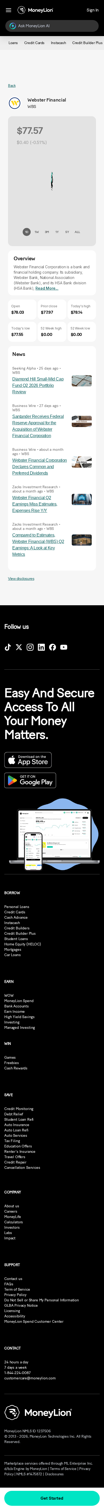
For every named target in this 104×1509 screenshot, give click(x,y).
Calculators (13, 1222)
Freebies (11, 1063)
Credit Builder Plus (20, 933)
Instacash (12, 923)
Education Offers (18, 1146)
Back (11, 85)
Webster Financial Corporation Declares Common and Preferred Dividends (39, 466)
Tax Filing (12, 1141)
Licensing (12, 1311)
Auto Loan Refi (16, 1130)
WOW (9, 995)
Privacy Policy (15, 1295)
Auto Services (15, 1135)
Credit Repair (15, 1162)
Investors (12, 1227)
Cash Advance (16, 917)
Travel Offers (14, 1157)
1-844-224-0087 (17, 1373)
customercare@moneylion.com (30, 1378)
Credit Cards (14, 912)
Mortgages (12, 949)
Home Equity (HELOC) (22, 944)
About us (11, 1206)
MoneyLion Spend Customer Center (33, 1321)
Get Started (52, 1498)
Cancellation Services (22, 1167)
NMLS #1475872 (29, 1474)
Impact (9, 1238)
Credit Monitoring (18, 1109)
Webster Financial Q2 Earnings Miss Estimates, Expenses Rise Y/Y (34, 504)
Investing (11, 1022)
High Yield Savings (19, 1017)
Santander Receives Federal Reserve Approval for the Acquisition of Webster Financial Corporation (38, 426)
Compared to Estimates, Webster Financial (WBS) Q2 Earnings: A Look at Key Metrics (38, 545)
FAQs (8, 1284)
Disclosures (54, 1474)
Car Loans (12, 955)
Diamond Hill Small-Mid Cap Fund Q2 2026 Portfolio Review (37, 385)
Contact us (13, 1279)
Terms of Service (63, 1469)
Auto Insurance (16, 1125)
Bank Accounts (16, 1006)
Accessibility (14, 1316)
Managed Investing (19, 1027)
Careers (10, 1211)
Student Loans (16, 939)
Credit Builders (17, 928)
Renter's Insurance (19, 1151)
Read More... (46, 288)
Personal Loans (16, 907)
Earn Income (14, 1011)
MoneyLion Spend (19, 1001)
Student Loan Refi (19, 1119)
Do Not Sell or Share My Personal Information (41, 1300)
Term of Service (17, 1289)
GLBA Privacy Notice (21, 1305)
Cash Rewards (15, 1068)
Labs (8, 1233)
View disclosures (21, 578)
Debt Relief (13, 1114)
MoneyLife (12, 1217)
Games (10, 1057)
